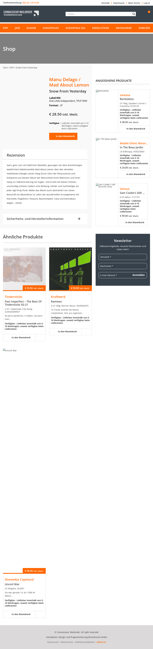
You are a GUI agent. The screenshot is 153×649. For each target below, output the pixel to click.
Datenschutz (67, 642)
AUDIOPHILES (51, 28)
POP (5, 28)
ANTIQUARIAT (124, 28)
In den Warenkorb (65, 136)
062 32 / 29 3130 (31, 3)
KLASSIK (31, 28)
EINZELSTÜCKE (100, 28)
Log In (147, 3)
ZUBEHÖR (144, 28)
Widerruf (101, 642)
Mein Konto (134, 3)
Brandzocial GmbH (97, 637)
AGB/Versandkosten (85, 642)
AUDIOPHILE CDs (75, 28)
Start (5, 67)
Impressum (119, 3)
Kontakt (105, 3)
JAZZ (17, 28)
